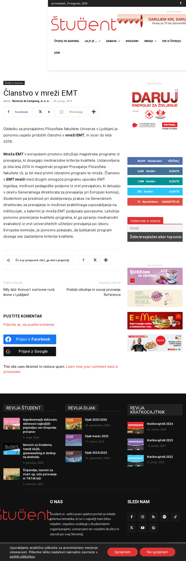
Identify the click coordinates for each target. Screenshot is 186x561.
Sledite (174, 171)
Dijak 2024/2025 (96, 452)
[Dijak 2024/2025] (73, 456)
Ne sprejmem (157, 552)
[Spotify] (164, 517)
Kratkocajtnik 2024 (160, 424)
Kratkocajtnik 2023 (160, 440)
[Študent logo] (84, 23)
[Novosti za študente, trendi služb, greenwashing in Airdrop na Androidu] (11, 449)
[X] (94, 260)
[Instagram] (142, 517)
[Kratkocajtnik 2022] (135, 461)
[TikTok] (175, 517)
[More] (94, 112)
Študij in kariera (14, 82)
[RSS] (153, 517)
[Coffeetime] (155, 309)
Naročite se (170, 201)
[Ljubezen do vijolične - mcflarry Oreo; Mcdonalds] (155, 287)
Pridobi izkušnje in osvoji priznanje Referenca (94, 292)
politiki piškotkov (22, 556)
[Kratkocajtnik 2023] (135, 444)
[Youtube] (142, 528)
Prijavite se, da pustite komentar (28, 324)
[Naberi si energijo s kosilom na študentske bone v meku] (155, 331)
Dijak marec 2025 (96, 436)
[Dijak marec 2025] (73, 440)
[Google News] (153, 528)
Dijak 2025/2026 (96, 419)
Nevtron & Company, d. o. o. (30, 101)
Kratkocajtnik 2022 (160, 457)
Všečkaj (173, 161)
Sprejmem (123, 552)
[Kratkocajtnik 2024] (135, 428)
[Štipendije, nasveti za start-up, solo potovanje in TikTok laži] (11, 474)
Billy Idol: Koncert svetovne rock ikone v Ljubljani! (28, 292)
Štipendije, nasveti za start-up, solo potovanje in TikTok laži (40, 474)
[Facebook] (181, 3)
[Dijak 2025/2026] (73, 423)
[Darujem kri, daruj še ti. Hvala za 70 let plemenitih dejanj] (155, 130)
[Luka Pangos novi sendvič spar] (155, 354)
